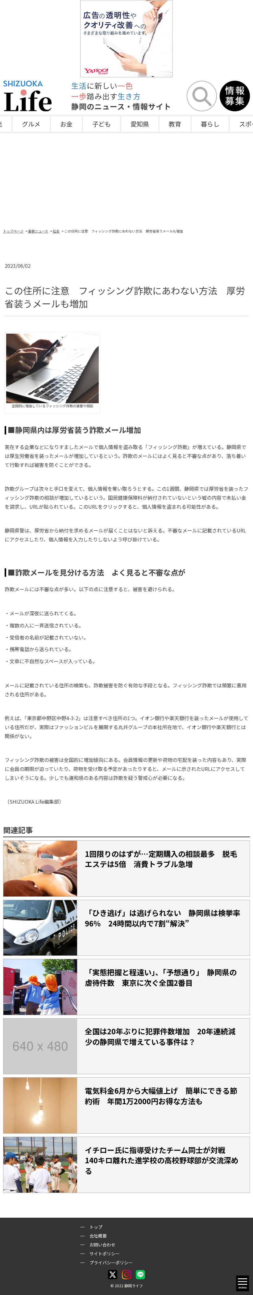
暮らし (210, 123)
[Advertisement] (126, 179)
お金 (66, 123)
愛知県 (140, 123)
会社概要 (98, 1236)
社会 (56, 231)
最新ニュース (38, 231)
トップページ (13, 231)
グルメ (31, 123)
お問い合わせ (102, 1245)
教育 (175, 123)
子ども (101, 123)
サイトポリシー (104, 1253)
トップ (95, 1227)
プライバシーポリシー (111, 1262)
